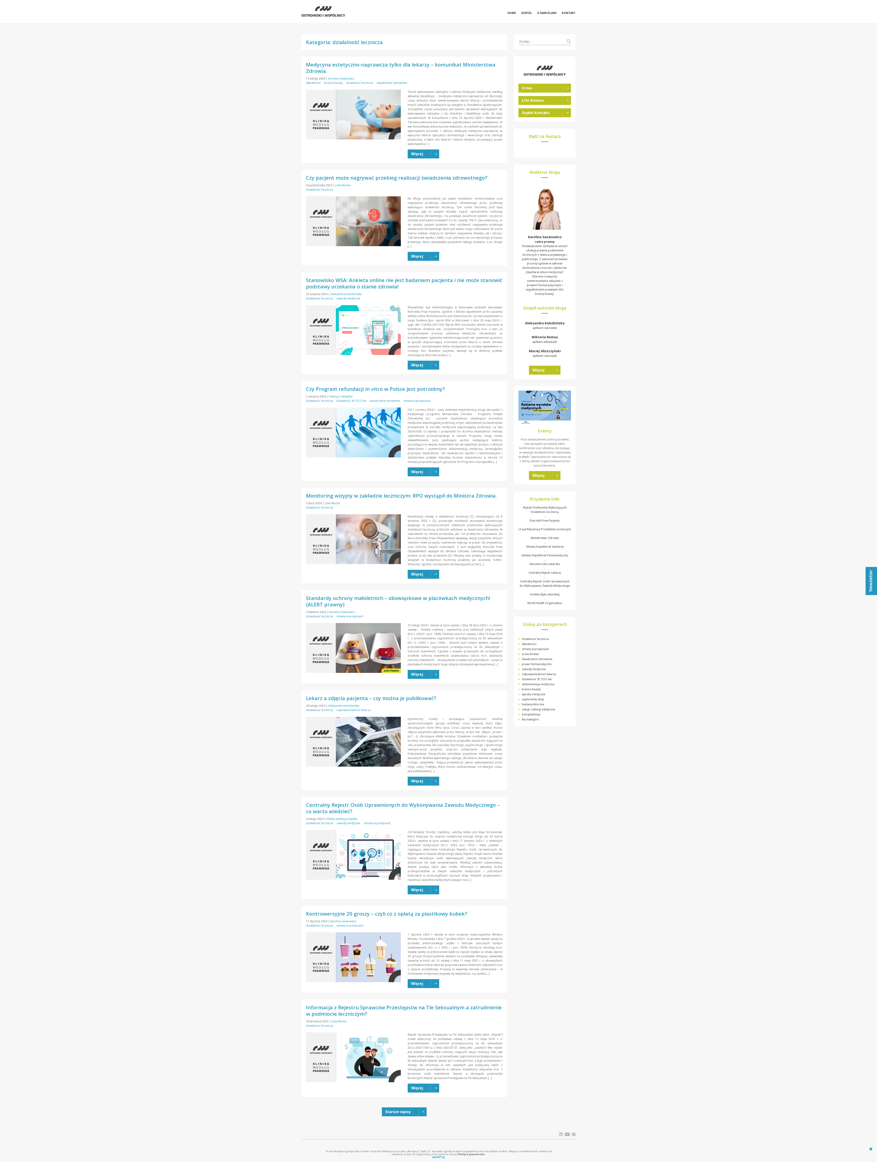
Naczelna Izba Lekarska (545, 564)
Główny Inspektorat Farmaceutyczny (544, 555)
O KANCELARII (547, 13)
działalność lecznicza (359, 83)
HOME (511, 13)
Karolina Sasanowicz (341, 78)
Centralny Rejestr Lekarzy (544, 573)
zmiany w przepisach (417, 401)
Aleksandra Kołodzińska (346, 294)
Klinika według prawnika (342, 819)
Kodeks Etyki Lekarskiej (545, 594)
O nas (527, 88)
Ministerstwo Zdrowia (545, 538)
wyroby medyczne (533, 694)
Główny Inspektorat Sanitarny (545, 547)
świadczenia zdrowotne (392, 83)
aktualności (313, 83)
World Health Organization (544, 603)
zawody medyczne (348, 298)
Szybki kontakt (536, 112)
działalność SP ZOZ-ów (351, 401)
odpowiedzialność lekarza (353, 710)
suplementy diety (533, 699)
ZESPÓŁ (526, 13)
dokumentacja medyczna (538, 684)
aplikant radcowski (545, 325)
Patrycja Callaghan (341, 396)
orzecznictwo (530, 654)
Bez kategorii (530, 719)
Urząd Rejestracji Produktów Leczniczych (544, 529)
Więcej (538, 370)
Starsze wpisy (398, 1111)
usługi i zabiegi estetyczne (538, 709)
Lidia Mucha (342, 185)
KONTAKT (569, 13)
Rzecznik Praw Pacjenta (545, 520)
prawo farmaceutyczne (537, 664)
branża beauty (333, 83)
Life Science (533, 100)
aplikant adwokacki (545, 339)
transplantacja (531, 714)
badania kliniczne (533, 704)
